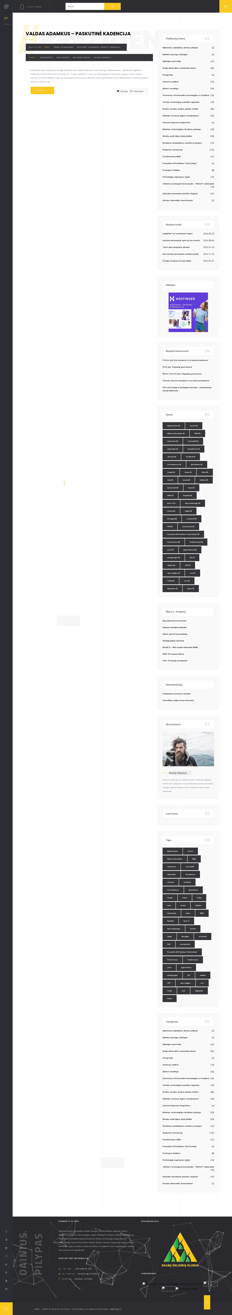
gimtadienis (196, 464)
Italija (204, 472)
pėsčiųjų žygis (173, 557)
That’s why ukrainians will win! (176, 247)
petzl (170, 550)
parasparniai (188, 526)
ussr (187, 581)
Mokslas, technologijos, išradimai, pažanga (182, 129)
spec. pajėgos (173, 573)
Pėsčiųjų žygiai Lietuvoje (173, 640)
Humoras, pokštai (170, 81)
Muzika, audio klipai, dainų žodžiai (177, 136)
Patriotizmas (173, 542)
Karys (191, 488)
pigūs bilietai (190, 550)
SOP (187, 565)
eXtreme (171, 457)
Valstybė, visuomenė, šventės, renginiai (98, 47)
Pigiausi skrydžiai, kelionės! (175, 627)
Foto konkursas (174, 464)
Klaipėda (187, 495)
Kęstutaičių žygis (192, 503)
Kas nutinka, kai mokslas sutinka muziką (180, 253)
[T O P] (207, 1302)
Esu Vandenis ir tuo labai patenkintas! (191, 360)
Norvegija (172, 519)
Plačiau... (42, 90)
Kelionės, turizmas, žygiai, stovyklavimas (181, 115)
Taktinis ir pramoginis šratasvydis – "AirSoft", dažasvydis (188, 183)
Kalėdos (204, 480)
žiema (190, 588)
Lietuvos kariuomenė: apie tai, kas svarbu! (181, 240)
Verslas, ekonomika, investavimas (178, 200)
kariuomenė (172, 488)
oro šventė (192, 519)
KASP (170, 495)
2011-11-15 (35, 47)
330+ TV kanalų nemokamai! (175, 660)
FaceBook (190, 457)
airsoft (194, 426)
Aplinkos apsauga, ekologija (175, 54)
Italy (170, 480)
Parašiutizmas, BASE (172, 156)
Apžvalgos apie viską (172, 61)
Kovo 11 (171, 503)
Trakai (170, 581)
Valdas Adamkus (102, 57)
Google (171, 472)
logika (188, 511)
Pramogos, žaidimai (171, 170)
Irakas (188, 472)
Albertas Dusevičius (176, 433)
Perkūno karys (196, 542)
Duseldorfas (194, 449)
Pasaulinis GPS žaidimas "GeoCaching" (180, 163)
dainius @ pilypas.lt (89, 1274)
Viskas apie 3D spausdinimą (175, 633)
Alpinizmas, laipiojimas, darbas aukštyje (180, 47)
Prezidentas (63, 57)
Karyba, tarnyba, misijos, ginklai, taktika (180, 108)
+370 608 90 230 (83, 1269)
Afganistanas (173, 426)
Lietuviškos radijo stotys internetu (178, 700)
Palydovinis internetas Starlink (176, 693)
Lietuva (171, 511)
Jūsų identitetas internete (174, 620)
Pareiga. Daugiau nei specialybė (177, 260)
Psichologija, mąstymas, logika (176, 176)
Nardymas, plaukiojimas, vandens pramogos (182, 142)
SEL (192, 557)
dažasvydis (172, 449)
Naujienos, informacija (173, 149)
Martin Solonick (178, 773)
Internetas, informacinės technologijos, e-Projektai (186, 95)
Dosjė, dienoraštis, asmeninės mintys (179, 67)
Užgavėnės (172, 588)
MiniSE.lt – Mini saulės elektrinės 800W (180, 647)
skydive (171, 565)
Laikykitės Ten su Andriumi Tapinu (178, 233)
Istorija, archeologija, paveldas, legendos (181, 102)
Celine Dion (172, 441)
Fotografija (168, 74)
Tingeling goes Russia (182, 366)
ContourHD (193, 441)
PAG (170, 526)
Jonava (186, 480)
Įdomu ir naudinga (64, 47)
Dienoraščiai (46, 57)
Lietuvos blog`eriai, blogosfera (176, 122)
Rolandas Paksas (82, 57)
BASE (197, 433)
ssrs (192, 573)
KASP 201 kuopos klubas (173, 653)
